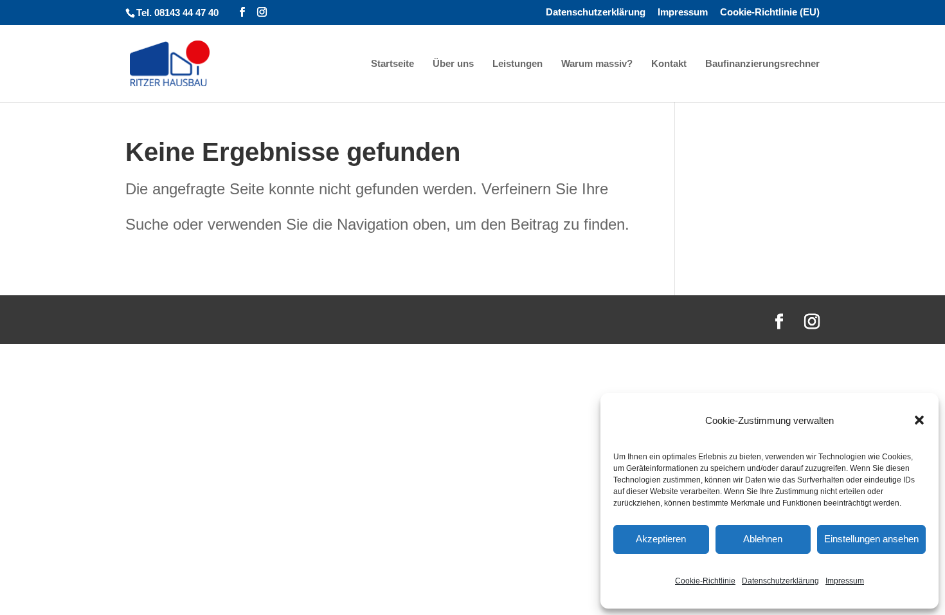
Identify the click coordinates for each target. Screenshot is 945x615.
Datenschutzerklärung (780, 580)
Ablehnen (762, 538)
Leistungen (517, 64)
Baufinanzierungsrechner (762, 64)
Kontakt (669, 64)
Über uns (453, 64)
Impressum (844, 580)
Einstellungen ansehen (871, 538)
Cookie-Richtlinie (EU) (770, 12)
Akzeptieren (661, 538)
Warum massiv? (597, 64)
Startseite (392, 64)
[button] (919, 420)
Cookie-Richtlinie (705, 580)
